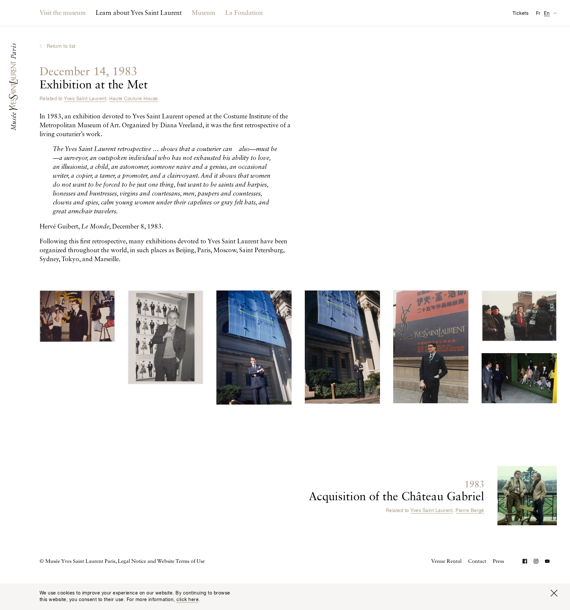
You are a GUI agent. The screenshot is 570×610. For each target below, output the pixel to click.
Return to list (61, 46)
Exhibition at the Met (94, 78)
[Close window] (553, 593)
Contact (477, 561)
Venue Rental (446, 561)
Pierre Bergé (470, 510)
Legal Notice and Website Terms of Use (161, 561)
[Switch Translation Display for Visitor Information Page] (555, 13)
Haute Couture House (133, 99)
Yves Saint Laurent (85, 99)
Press (498, 561)
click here (187, 599)
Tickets (520, 13)
